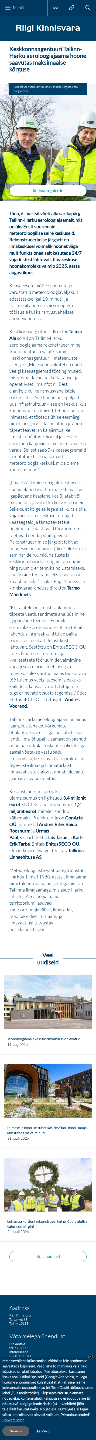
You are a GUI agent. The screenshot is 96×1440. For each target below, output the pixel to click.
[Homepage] (48, 31)
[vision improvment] (55, 8)
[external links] (72, 8)
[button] (88, 8)
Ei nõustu (44, 1431)
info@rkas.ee (18, 1352)
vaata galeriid (50, 190)
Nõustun (16, 1431)
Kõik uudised (48, 1256)
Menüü (19, 7)
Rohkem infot (13, 1420)
